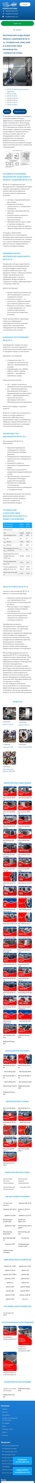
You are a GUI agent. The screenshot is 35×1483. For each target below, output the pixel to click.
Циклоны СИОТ (10, 1311)
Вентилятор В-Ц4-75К (24, 855)
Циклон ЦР (25, 1303)
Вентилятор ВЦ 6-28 (10, 923)
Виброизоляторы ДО (9, 1050)
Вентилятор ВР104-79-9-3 (9, 1008)
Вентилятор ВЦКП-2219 (7, 1022)
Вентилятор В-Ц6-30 (10, 1118)
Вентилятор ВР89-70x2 (24, 827)
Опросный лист (19, 111)
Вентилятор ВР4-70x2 (8, 841)
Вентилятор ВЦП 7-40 (24, 1101)
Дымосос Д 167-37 (25, 1248)
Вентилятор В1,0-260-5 (9, 1196)
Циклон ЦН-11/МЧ (25, 1298)
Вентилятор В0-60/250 (23, 979)
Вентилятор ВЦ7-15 (10, 964)
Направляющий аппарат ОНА (23, 1277)
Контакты (5, 1467)
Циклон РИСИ (25, 1323)
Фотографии (6, 1455)
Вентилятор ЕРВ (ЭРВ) (23, 870)
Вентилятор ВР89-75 (24, 813)
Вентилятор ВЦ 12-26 (24, 925)
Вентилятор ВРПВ (25, 1088)
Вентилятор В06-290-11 (8, 1182)
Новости (4, 1464)
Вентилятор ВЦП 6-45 (9, 1101)
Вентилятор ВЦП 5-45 (9, 1075)
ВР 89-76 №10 (12, 96)
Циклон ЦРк (10, 1323)
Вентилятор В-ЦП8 (25, 1106)
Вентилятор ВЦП (10, 1088)
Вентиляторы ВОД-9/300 (7, 1265)
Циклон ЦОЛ (10, 1319)
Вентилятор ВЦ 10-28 (9, 884)
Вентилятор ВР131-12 (9, 994)
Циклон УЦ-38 (10, 1327)
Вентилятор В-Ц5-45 (10, 897)
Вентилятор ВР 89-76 (9, 799)
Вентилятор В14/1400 (7, 951)
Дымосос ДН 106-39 (10, 1241)
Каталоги (5, 1444)
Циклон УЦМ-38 (25, 1327)
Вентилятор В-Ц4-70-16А (9, 827)
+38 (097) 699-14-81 (11, 11)
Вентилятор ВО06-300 (9, 1141)
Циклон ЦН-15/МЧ (10, 1298)
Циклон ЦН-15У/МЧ (10, 1307)
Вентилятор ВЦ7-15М (24, 965)
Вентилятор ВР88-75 (9, 813)
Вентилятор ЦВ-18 (25, 909)
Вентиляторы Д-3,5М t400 (7, 1253)
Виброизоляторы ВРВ (24, 1036)
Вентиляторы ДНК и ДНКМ (25, 1259)
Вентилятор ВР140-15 (9, 979)
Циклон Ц (10, 1315)
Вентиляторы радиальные (10, 1478)
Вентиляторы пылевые (9, 1481)
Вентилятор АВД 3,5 (25, 938)
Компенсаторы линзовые (8, 1283)
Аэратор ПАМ (25, 1169)
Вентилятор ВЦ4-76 (25, 798)
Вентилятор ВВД (10, 938)
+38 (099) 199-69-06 (11, 14)
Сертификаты (6, 1447)
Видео (4, 1458)
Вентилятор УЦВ (25, 1021)
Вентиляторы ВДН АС (9, 1271)
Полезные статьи (7, 1461)
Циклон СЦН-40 (8, 724)
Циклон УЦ (25, 1315)
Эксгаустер (25, 1270)
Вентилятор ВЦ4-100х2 (24, 841)
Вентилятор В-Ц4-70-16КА (9, 855)
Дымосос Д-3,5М (10, 1248)
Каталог (7, 111)
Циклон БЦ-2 (25, 1311)
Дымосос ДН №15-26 (24, 1242)
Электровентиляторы (25, 993)
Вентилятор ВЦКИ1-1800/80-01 (25, 1008)
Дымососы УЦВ (10, 1258)
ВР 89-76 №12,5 (12, 98)
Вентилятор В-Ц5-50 (25, 897)
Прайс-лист (18, 23)
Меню (25, 4)
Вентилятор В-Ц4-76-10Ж (9, 870)
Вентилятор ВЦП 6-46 (24, 1075)
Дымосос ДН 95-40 (25, 1235)
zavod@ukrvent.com (11, 17)
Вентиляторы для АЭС (9, 1036)
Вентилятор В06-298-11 (24, 1182)
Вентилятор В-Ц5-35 (25, 883)
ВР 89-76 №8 (11, 94)
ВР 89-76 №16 (12, 103)
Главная (4, 1441)
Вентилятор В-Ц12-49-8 (24, 951)
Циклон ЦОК (10, 1331)
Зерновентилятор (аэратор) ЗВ (9, 910)
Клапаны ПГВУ (10, 1276)
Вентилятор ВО (25, 1155)
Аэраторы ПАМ (8, 747)
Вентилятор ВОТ (10, 1169)
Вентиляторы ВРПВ (25, 747)
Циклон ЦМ (25, 1307)
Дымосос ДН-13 (24, 725)
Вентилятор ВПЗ (9, 1114)
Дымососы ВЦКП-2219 (22, 1253)
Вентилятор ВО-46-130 (9, 1156)
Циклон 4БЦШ (25, 1319)
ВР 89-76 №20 (12, 105)
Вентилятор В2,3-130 (24, 1141)
